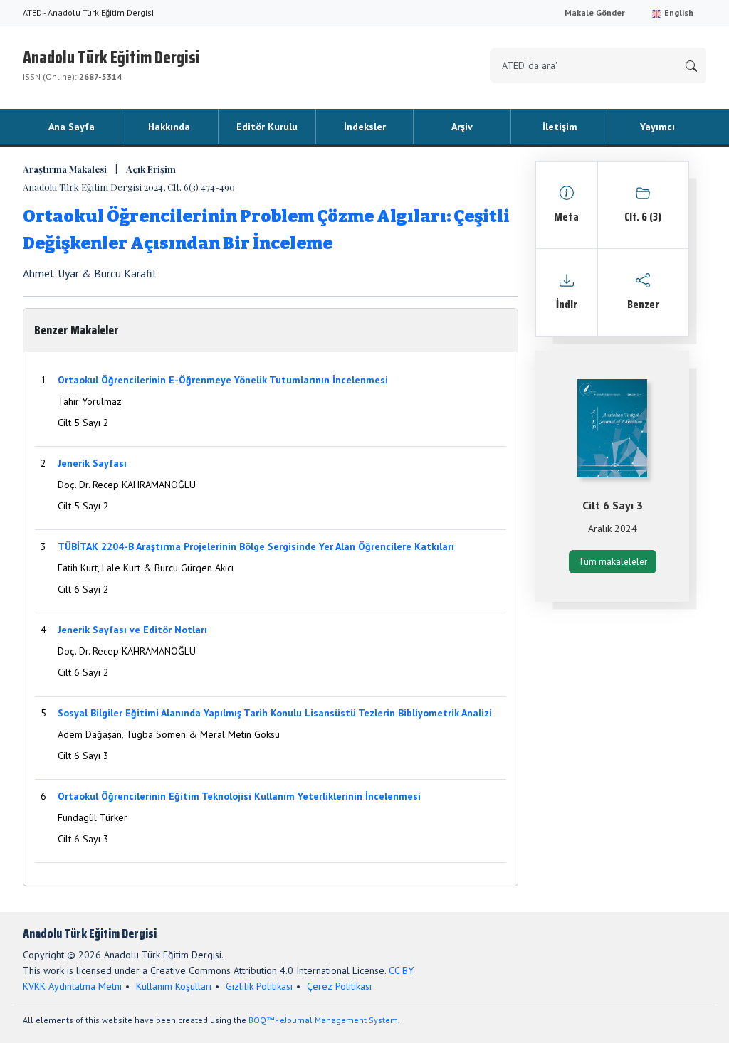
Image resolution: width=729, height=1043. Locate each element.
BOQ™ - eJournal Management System (323, 1020)
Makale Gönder (595, 12)
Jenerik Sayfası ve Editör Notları (132, 629)
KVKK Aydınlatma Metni (72, 986)
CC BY (401, 970)
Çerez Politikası (339, 986)
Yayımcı (657, 126)
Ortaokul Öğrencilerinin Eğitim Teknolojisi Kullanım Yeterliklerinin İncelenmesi (239, 796)
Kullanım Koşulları (173, 986)
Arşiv (462, 126)
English (677, 12)
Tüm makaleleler (612, 562)
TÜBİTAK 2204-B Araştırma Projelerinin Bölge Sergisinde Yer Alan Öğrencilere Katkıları (256, 546)
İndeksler (365, 126)
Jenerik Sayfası (92, 463)
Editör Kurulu (267, 126)
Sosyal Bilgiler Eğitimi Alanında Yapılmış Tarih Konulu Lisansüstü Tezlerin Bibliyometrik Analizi (275, 712)
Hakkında (169, 126)
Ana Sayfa (71, 126)
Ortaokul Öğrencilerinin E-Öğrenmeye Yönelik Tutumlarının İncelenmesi (223, 380)
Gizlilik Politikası (259, 986)
